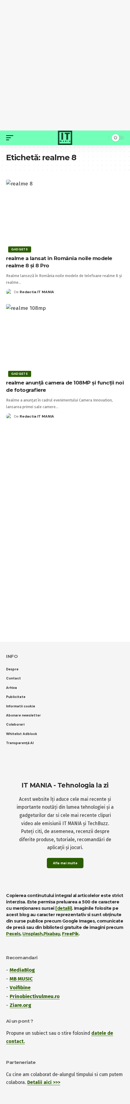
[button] (11, 137)
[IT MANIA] (65, 137)
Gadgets (19, 249)
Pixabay (52, 933)
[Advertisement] (65, 65)
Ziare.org (20, 1005)
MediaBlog (22, 970)
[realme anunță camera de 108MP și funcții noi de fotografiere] (65, 339)
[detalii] (63, 908)
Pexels (13, 933)
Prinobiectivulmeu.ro (35, 996)
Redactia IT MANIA (37, 292)
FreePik (70, 933)
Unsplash (32, 933)
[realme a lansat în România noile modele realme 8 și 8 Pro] (65, 215)
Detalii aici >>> (43, 1082)
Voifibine (20, 987)
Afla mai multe (65, 863)
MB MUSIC (21, 979)
